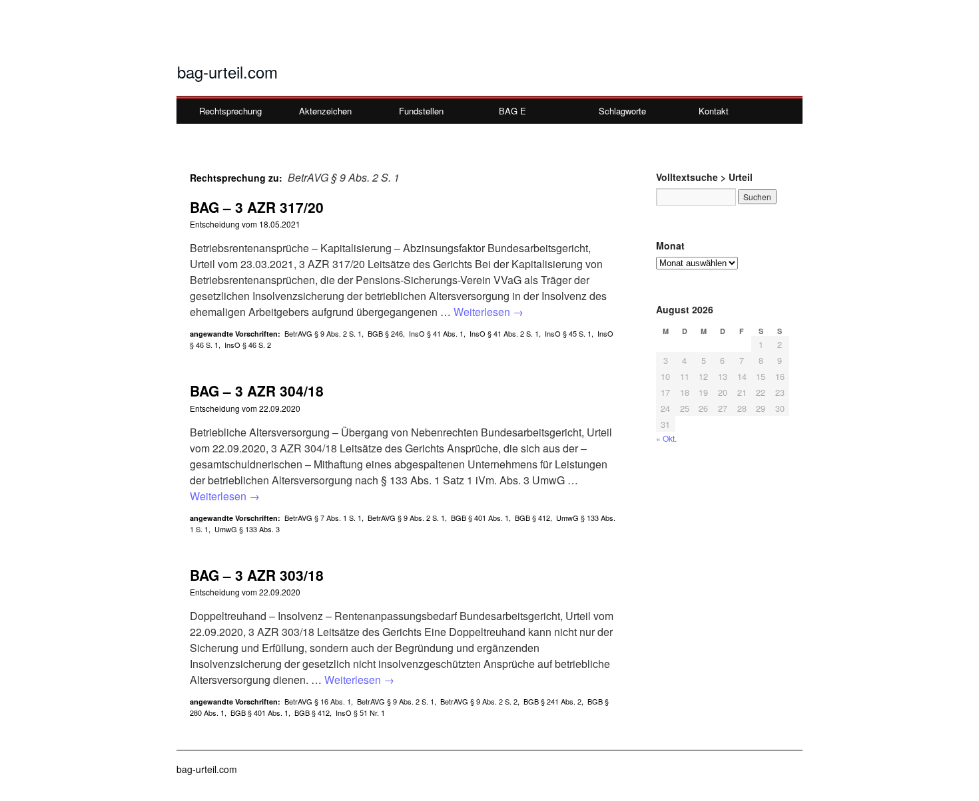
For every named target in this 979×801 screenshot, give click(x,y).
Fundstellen (421, 110)
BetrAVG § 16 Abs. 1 (317, 701)
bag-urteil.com (227, 71)
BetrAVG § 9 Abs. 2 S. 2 (478, 701)
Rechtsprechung (230, 110)
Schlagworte (622, 110)
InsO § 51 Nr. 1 (360, 712)
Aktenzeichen (325, 110)
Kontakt (714, 110)
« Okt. (666, 438)
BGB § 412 (532, 517)
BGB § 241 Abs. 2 (552, 701)
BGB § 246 (385, 333)
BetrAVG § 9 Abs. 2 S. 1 (323, 333)
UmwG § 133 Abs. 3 (247, 529)
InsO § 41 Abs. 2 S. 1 (504, 333)
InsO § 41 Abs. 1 (436, 333)
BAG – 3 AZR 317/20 (257, 207)
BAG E (512, 110)
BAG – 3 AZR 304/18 (257, 390)
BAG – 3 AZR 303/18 (257, 575)
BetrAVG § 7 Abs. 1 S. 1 (323, 517)
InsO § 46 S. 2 (247, 344)
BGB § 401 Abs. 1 (480, 517)
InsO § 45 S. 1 (568, 333)
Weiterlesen (488, 311)
